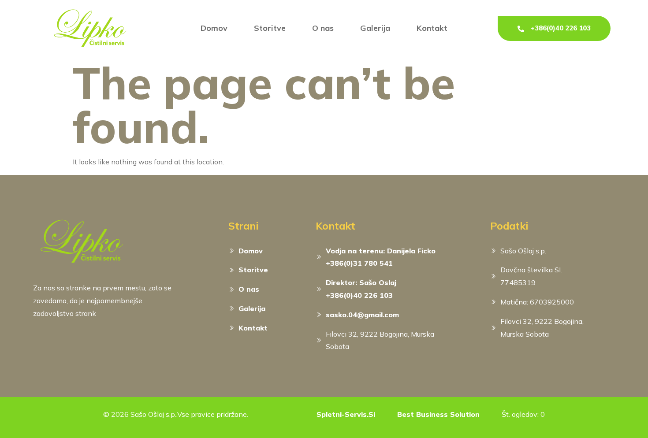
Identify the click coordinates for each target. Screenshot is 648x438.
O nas (323, 28)
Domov (214, 28)
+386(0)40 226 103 (561, 28)
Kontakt (432, 28)
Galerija (375, 28)
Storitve (270, 28)
